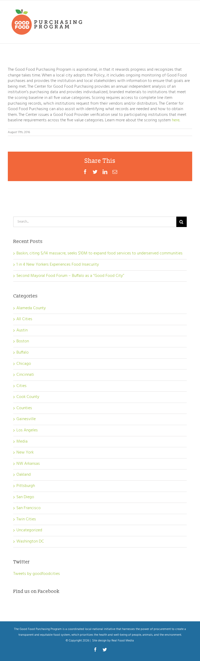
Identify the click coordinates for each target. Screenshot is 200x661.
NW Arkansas (28, 464)
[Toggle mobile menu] (189, 9)
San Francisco (28, 508)
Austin (22, 331)
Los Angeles (27, 430)
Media (22, 442)
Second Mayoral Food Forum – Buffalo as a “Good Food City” (70, 275)
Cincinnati (25, 375)
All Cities (24, 319)
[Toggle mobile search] (179, 9)
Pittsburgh (25, 486)
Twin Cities (26, 519)
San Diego (25, 497)
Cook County (27, 397)
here (175, 120)
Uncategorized (29, 530)
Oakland (23, 475)
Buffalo (22, 353)
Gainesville (26, 419)
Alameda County (31, 308)
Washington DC (30, 542)
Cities (21, 386)
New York (25, 453)
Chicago (23, 364)
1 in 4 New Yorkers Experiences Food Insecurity (57, 264)
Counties (24, 408)
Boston (22, 341)
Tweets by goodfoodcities (36, 573)
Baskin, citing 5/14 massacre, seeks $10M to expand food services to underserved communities (99, 253)
